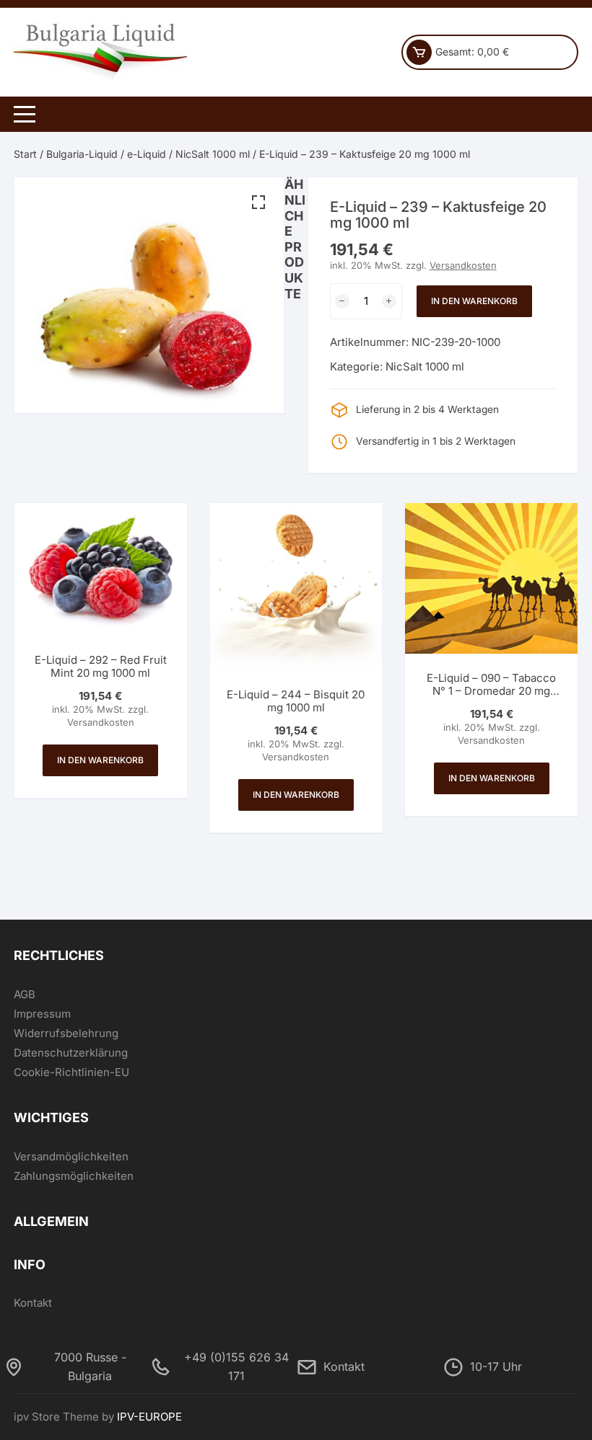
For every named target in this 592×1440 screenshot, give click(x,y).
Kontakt (33, 1303)
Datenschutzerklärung (71, 1052)
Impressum (42, 1014)
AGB (24, 994)
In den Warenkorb (474, 300)
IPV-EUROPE (149, 1416)
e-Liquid (146, 154)
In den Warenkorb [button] (100, 760)
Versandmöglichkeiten (71, 1156)
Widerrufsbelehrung (66, 1033)
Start (25, 154)
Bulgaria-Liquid (82, 154)
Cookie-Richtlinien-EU (71, 1072)
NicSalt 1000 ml (212, 154)
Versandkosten (463, 265)
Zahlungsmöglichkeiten (74, 1176)
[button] (258, 202)
